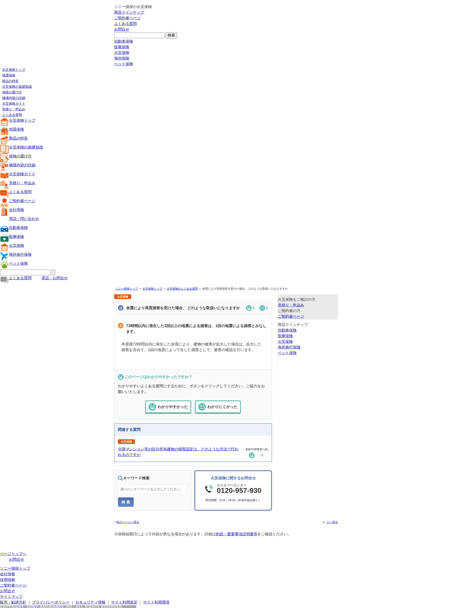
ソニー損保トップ (126, 288)
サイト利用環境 (156, 602)
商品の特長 (10, 81)
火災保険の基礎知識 (17, 86)
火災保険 (121, 53)
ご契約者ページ (127, 18)
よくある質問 (125, 24)
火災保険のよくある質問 (182, 288)
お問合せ (121, 29)
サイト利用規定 (124, 602)
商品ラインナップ (129, 12)
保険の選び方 (12, 92)
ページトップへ (13, 554)
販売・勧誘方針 (13, 602)
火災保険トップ (13, 70)
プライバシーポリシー (51, 602)
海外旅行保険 (20, 254)
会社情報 (16, 210)
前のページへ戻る (128, 522)
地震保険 (8, 75)
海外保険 (121, 58)
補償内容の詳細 (13, 98)
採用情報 (7, 580)
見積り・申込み (13, 109)
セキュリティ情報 (90, 602)
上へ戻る (332, 522)
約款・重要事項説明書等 (236, 534)
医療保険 (121, 47)
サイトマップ (11, 597)
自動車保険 (123, 41)
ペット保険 (123, 64)
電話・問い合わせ (24, 219)
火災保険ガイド (13, 103)
